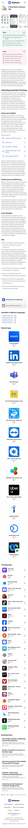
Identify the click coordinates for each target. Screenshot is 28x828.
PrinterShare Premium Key (7, 315)
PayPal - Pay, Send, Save (14, 627)
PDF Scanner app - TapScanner (14, 420)
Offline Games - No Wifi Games (14, 687)
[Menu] (3, 2)
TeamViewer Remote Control (14, 439)
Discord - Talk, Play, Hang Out (14, 589)
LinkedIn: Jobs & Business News (14, 362)
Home (4, 794)
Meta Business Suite (14, 535)
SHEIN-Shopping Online (14, 719)
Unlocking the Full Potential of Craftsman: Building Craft (12, 785)
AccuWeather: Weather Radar (14, 700)
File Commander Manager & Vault (14, 401)
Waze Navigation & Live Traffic (14, 648)
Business (12, 794)
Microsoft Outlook (12, 582)
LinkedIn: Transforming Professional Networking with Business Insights (12, 774)
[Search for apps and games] (25, 2)
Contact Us (16, 810)
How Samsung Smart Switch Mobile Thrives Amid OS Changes (14, 762)
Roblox (9, 640)
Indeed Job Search (14, 516)
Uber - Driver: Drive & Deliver (14, 497)
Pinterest (10, 575)
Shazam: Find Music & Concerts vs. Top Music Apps (13, 751)
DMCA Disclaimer (19, 804)
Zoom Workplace (14, 343)
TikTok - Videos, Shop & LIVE (15, 601)
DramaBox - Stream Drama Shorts (15, 706)
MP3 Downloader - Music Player (14, 634)
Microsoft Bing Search (13, 712)
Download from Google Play (14, 299)
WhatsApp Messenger (13, 726)
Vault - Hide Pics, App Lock (14, 458)
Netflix (9, 614)
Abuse (10, 810)
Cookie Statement (8, 804)
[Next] (24, 21)
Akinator (10, 693)
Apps (8, 794)
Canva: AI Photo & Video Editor (14, 608)
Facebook (10, 621)
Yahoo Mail (10, 568)
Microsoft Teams (14, 382)
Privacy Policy (7, 807)
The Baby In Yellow (12, 667)
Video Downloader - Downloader (13, 680)
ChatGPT (10, 654)
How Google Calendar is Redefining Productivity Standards (13, 739)
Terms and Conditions (18, 807)
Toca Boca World (12, 660)
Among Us (10, 595)
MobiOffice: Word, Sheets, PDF (14, 477)
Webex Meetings (14, 554)
